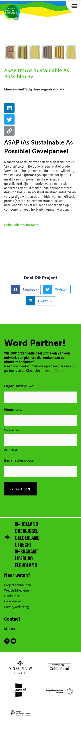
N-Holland (26, 524)
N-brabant (26, 551)
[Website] (9, 131)
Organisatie (19, 386)
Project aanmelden (17, 585)
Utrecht (23, 545)
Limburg (24, 558)
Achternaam (12, 449)
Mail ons (10, 628)
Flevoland (26, 565)
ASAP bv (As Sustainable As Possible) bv (36, 73)
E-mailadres (19, 460)
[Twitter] (9, 119)
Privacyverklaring (16, 607)
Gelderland (27, 538)
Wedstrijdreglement (18, 590)
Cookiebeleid (13, 601)
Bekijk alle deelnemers (21, 225)
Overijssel (26, 531)
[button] (26, 289)
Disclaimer (11, 596)
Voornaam (11, 430)
